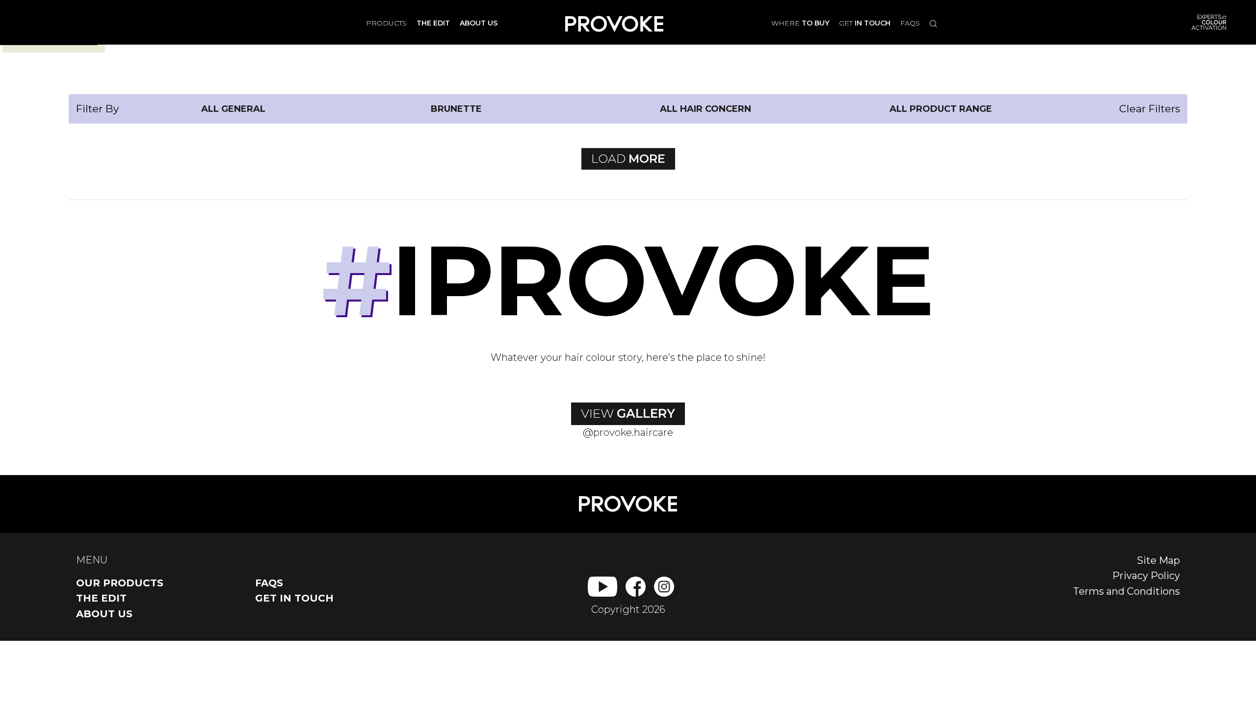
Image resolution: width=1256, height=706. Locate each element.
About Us (104, 614)
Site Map (1158, 560)
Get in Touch (294, 598)
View (628, 413)
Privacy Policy (1146, 575)
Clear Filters (1149, 108)
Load (628, 158)
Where (800, 23)
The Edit (101, 598)
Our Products (119, 583)
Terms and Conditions (1126, 591)
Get (864, 23)
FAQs (910, 23)
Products (386, 23)
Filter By (97, 108)
